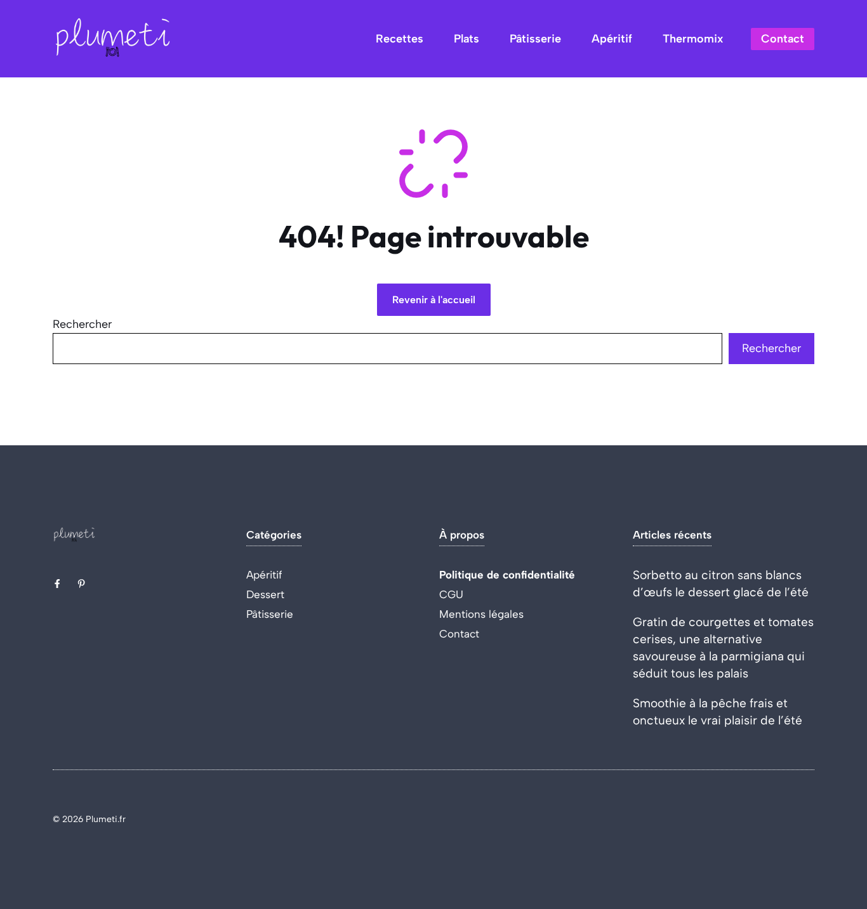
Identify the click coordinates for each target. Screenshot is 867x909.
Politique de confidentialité (507, 574)
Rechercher (82, 324)
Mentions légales (481, 614)
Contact (782, 39)
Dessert (265, 594)
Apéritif (612, 39)
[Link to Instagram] (81, 583)
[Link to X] (57, 583)
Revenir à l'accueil (433, 300)
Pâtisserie (535, 39)
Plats (466, 39)
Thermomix (693, 39)
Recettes (399, 39)
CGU (451, 594)
